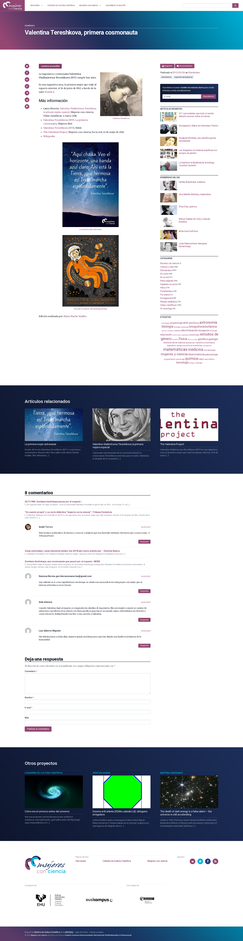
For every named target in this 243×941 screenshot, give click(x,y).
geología (213, 339)
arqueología (176, 322)
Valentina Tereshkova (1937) (58, 127)
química (191, 358)
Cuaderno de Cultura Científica (44, 773)
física (183, 339)
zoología (198, 363)
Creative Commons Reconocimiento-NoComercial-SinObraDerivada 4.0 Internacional (98, 935)
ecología (213, 331)
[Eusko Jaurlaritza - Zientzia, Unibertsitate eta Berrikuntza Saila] (147, 900)
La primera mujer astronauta (90, 229)
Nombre (29, 697)
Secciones (81, 861)
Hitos (163, 287)
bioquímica (196, 326)
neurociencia (196, 354)
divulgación (203, 330)
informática (209, 343)
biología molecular (181, 327)
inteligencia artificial (184, 346)
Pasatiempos (166, 291)
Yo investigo (166, 308)
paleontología (211, 354)
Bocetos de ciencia (169, 263)
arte (185, 322)
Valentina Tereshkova (121, 118)
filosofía (175, 339)
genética (203, 339)
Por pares (165, 294)
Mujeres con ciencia (157, 861)
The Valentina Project (55, 132)
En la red (164, 277)
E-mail (28, 708)
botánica (211, 326)
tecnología (182, 362)
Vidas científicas (168, 305)
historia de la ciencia (174, 342)
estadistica (185, 335)
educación (166, 334)
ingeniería (171, 345)
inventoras (197, 345)
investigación (207, 346)
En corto (164, 273)
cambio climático (167, 331)
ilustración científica (195, 343)
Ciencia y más (167, 267)
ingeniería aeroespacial (183, 77)
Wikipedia (49, 136)
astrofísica (194, 323)
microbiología (209, 350)
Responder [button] (144, 542)
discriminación (189, 330)
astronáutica (166, 77)
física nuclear (192, 339)
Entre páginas (166, 280)
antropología (165, 323)
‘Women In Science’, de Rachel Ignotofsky (90, 309)
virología (191, 363)
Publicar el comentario (38, 729)
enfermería (176, 335)
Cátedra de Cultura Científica (117, 861)
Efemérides (30, 26)
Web (27, 718)
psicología (180, 359)
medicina (195, 349)
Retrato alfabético (169, 301)
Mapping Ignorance (171, 773)
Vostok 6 (49, 91)
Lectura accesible (50, 66)
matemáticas (175, 349)
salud (201, 359)
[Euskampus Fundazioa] (99, 900)
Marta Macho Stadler (75, 316)
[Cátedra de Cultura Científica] (51, 900)
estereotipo (194, 335)
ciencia (177, 330)
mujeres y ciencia (174, 354)
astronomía (208, 322)
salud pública (209, 359)
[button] (27, 66)
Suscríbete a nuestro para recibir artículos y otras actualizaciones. (188, 89)
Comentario (31, 671)
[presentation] (189, 117)
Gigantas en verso (169, 284)
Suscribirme (208, 96)
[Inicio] (12, 5)
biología (167, 326)
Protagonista (166, 298)
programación (169, 359)
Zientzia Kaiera (101, 773)
